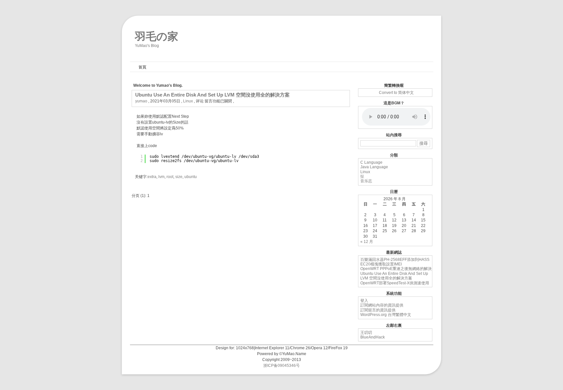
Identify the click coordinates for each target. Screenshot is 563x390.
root (169, 176)
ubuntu (190, 176)
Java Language (374, 167)
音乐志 (366, 181)
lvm (161, 176)
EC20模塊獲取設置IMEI (381, 264)
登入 (364, 300)
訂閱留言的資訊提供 (378, 310)
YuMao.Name (294, 354)
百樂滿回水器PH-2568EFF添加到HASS (394, 259)
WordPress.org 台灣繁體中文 (385, 314)
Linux (188, 101)
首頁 (142, 67)
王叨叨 (366, 332)
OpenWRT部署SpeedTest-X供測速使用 (394, 283)
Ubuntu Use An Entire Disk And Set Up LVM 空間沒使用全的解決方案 (212, 95)
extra (152, 176)
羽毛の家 (156, 34)
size (178, 176)
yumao (141, 101)
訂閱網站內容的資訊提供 (381, 305)
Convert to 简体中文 (396, 92)
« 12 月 (366, 241)
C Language (371, 162)
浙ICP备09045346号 (281, 365)
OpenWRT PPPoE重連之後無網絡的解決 (396, 268)
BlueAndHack (372, 337)
